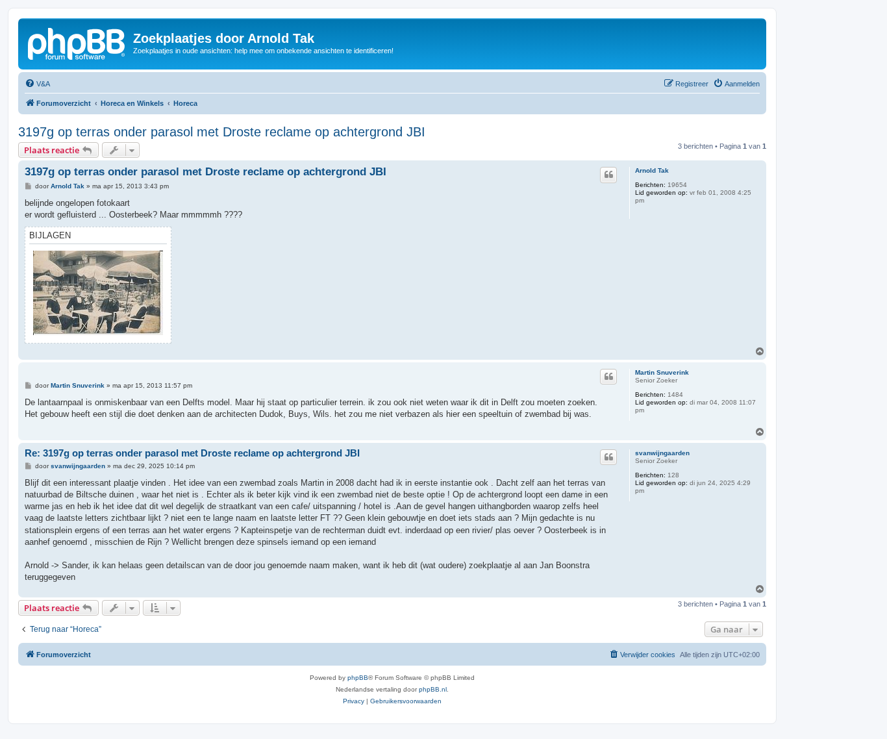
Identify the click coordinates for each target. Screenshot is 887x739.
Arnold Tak (652, 170)
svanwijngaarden (662, 453)
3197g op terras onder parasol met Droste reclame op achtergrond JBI (221, 132)
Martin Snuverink (662, 372)
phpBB (357, 677)
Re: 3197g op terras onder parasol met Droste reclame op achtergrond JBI (192, 452)
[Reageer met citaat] (608, 174)
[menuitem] (37, 84)
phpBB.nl (433, 689)
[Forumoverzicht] (77, 42)
